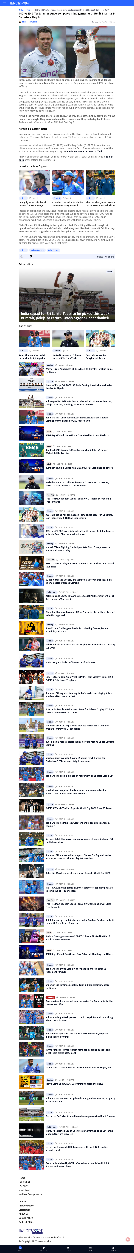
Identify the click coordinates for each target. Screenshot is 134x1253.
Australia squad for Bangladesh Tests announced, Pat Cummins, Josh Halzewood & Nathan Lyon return (99, 356)
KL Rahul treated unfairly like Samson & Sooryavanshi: (67, 204)
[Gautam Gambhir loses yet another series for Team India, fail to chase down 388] (31, 1001)
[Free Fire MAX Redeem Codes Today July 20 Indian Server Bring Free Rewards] (31, 904)
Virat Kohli (24, 1190)
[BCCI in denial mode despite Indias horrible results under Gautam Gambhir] (31, 741)
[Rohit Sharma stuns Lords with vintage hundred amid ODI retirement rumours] (31, 968)
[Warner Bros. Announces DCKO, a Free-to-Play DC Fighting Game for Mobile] (31, 369)
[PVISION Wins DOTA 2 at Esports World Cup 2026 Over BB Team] (31, 806)
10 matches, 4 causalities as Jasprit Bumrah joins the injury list (78, 1067)
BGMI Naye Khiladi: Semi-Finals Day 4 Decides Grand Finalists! (77, 435)
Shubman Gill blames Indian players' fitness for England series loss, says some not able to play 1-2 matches (78, 857)
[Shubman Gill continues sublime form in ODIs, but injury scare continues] (31, 985)
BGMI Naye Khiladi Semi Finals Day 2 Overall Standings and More (79, 954)
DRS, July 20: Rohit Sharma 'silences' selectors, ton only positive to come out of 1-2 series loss (79, 889)
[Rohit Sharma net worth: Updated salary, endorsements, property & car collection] (31, 1098)
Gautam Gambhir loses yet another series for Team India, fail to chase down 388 (79, 1003)
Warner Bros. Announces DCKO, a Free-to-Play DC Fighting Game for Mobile (79, 370)
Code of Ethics (26, 1222)
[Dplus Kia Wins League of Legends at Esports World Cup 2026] (31, 871)
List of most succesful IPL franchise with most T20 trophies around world (77, 1148)
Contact (23, 1201)
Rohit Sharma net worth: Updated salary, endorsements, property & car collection (80, 1100)
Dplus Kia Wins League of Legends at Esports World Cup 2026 (78, 873)
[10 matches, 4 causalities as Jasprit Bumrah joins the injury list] (31, 1066)
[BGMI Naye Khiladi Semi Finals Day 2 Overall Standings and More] (31, 952)
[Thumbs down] (31, 256)
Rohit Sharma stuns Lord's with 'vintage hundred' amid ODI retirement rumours (76, 970)
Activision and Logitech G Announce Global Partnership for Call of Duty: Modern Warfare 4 (80, 597)
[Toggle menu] (4, 3)
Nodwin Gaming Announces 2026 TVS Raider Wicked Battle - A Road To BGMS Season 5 (78, 938)
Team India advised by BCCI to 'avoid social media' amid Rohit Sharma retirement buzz (77, 1165)
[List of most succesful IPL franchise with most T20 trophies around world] (31, 1147)
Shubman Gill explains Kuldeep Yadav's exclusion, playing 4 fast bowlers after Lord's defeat (79, 695)
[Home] (21, 3)
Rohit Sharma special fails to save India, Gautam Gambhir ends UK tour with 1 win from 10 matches (80, 921)
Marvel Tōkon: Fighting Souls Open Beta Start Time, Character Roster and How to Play (78, 549)
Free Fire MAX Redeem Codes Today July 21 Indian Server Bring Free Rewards (78, 500)
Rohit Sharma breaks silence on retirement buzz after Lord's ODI (79, 775)
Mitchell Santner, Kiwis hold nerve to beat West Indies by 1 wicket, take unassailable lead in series (76, 792)
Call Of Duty (52, 592)
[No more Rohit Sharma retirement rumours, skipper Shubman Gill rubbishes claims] (31, 839)
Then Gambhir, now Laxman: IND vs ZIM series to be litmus (101, 204)
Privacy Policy (26, 1205)
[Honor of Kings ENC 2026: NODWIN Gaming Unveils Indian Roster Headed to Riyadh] (31, 385)
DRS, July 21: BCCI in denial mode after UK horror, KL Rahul (32, 205)
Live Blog (50, 997)
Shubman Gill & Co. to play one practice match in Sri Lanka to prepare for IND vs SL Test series (77, 727)
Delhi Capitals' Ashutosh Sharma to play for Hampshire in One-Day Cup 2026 (80, 646)
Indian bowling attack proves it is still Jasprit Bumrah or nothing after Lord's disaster (79, 1019)
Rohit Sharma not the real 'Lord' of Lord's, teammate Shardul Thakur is (78, 824)
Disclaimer (24, 1209)
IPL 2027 (23, 1186)
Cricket (23, 198)
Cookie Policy (26, 1217)
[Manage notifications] (128, 1239)
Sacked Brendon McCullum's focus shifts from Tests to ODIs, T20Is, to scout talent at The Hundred (67, 356)
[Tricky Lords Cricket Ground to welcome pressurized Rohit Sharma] (31, 1114)
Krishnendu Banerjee (31, 22)
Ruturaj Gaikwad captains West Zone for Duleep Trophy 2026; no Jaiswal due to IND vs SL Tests (80, 711)
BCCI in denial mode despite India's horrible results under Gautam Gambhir (80, 743)
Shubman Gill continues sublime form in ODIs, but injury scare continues (77, 986)
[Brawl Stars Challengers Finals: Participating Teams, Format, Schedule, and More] (31, 628)
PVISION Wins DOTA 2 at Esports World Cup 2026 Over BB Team (78, 808)
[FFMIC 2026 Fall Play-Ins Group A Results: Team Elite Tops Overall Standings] (31, 563)
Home (22, 1177)
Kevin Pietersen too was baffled (84, 151)
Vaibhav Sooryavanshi (30, 1194)
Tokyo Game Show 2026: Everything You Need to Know (74, 1083)
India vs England (37, 250)
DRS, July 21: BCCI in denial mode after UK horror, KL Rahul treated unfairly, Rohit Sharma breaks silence (80, 532)
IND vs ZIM (43, 1251)
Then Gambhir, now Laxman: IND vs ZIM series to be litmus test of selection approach (80, 613)
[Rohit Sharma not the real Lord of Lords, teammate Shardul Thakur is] (31, 822)
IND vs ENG (24, 1181)
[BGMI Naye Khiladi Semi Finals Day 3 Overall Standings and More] (31, 466)
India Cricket (53, 250)
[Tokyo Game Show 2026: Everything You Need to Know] (31, 1082)
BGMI (49, 431)
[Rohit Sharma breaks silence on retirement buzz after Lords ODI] (31, 774)
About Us (24, 1213)
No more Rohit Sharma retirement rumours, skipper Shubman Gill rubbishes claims (79, 840)
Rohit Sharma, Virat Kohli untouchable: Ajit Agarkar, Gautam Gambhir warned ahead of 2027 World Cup (32, 356)
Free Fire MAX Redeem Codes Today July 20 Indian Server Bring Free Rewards (78, 905)
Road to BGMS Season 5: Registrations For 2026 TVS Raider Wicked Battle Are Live (77, 451)
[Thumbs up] (22, 256)
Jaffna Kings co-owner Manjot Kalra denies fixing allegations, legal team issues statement (78, 1051)
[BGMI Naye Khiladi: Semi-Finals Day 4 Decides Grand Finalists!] (31, 433)
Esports (50, 381)
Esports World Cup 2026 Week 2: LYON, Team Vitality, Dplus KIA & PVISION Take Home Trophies (80, 678)
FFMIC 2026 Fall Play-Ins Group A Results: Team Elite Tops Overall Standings (80, 565)
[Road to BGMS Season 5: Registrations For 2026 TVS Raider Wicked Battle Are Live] (31, 450)
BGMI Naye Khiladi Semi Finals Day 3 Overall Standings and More (79, 467)
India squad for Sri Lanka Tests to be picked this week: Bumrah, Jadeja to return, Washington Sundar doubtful (66, 315)
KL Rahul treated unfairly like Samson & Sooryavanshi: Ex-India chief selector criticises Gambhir (79, 581)
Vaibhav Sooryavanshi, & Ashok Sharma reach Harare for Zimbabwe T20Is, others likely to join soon (75, 759)
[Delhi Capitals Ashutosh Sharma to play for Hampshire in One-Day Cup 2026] (31, 644)
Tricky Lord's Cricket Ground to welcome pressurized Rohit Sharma (80, 1116)
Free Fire (50, 495)
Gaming (50, 365)
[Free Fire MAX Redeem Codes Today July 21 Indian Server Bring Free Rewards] (31, 498)
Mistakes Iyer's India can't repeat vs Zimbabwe (70, 662)
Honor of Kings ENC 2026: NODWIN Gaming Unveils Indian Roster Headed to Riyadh (79, 387)
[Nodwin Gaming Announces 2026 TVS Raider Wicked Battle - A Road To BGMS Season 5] (31, 936)
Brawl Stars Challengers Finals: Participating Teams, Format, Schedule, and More (77, 630)
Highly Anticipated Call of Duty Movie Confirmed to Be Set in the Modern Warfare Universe (79, 1132)
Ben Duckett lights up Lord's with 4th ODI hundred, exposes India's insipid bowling (77, 1035)
